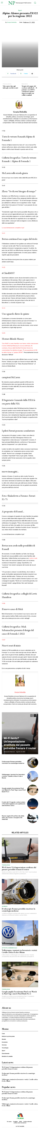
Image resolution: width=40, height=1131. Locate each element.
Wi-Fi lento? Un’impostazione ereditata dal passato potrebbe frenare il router (20, 743)
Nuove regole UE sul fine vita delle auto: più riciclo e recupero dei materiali (13, 817)
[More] (32, 74)
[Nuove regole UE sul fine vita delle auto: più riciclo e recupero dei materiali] (32, 817)
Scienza (4, 906)
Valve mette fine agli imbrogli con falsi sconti (10, 87)
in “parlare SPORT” (17, 352)
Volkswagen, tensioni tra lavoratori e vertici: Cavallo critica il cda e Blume (13, 776)
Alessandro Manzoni (9, 751)
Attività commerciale (9, 947)
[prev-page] (31, 715)
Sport (20, 10)
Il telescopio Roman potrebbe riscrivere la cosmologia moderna (13, 762)
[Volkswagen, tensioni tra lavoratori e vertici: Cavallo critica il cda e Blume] (32, 776)
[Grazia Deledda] (20, 104)
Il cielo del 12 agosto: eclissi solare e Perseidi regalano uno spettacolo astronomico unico (13, 803)
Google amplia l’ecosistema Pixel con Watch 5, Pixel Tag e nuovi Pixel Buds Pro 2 (14, 790)
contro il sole (33, 558)
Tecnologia (6, 865)
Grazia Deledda (11, 22)
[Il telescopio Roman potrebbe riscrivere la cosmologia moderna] (32, 762)
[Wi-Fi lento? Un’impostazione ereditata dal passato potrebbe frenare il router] (20, 733)
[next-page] (35, 715)
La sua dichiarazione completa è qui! (13, 228)
